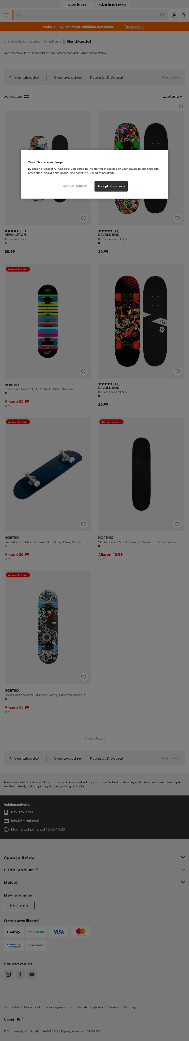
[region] (94, 174)
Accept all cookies (111, 186)
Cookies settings (75, 186)
